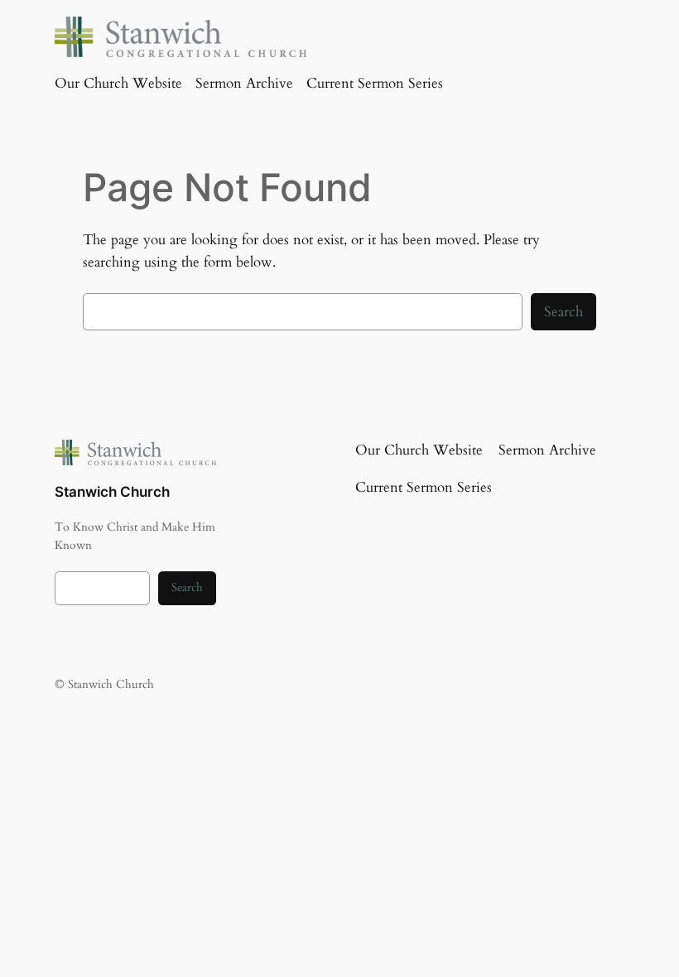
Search (563, 311)
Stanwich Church (112, 492)
